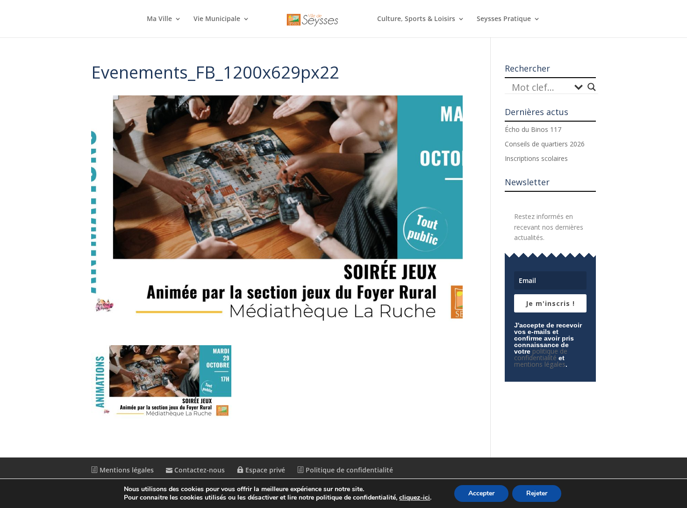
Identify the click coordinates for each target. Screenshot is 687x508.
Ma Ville (159, 19)
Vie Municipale (216, 19)
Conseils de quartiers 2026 (545, 143)
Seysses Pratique (504, 19)
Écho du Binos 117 (533, 129)
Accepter (481, 493)
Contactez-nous (198, 469)
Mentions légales (126, 469)
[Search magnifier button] (591, 87)
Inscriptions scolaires (536, 158)
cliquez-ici (414, 497)
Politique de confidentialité (348, 469)
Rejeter (536, 493)
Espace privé (264, 469)
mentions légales (539, 364)
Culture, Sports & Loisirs (416, 19)
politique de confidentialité (540, 354)
